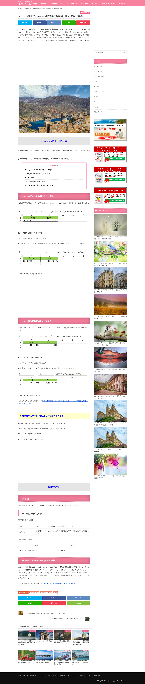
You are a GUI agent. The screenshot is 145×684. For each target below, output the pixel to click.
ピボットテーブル (72, 3)
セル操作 (54, 3)
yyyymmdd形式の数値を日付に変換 (38, 173)
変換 (50, 592)
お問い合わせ (121, 3)
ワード (96, 102)
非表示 (56, 165)
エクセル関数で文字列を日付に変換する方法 (57, 583)
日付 (56, 592)
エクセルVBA (84, 3)
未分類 (96, 107)
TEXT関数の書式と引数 (35, 181)
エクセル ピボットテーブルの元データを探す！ (108, 449)
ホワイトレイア (27, 4)
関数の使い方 (45, 3)
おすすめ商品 (98, 66)
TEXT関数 (29, 177)
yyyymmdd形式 (34, 592)
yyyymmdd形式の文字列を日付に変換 (38, 170)
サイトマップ (95, 3)
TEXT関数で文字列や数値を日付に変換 (39, 185)
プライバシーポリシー (108, 3)
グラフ (62, 3)
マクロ (96, 97)
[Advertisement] (54, 66)
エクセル (44, 592)
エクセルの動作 (99, 76)
